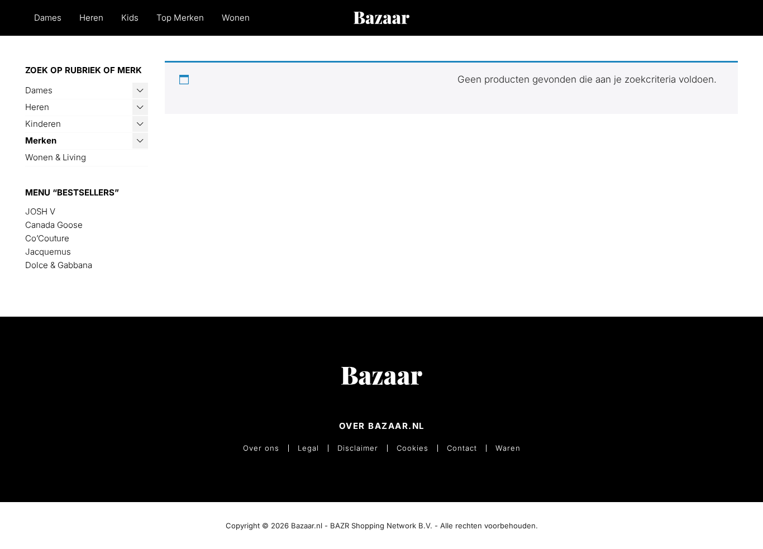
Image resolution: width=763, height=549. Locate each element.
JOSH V (40, 211)
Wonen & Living (55, 157)
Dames (47, 17)
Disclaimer (357, 448)
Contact (462, 448)
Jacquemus (48, 251)
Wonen (236, 17)
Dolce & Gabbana (58, 265)
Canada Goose (54, 224)
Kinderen (43, 123)
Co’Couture (47, 238)
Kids (130, 17)
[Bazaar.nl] (381, 17)
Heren (91, 17)
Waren (508, 448)
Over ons (261, 448)
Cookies (412, 448)
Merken (40, 140)
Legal (308, 448)
